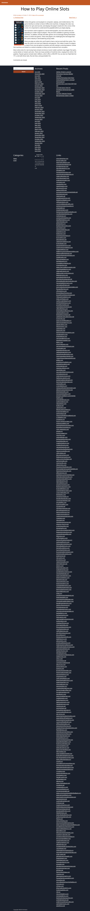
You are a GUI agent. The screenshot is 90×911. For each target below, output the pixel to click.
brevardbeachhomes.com (64, 293)
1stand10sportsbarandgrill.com (65, 358)
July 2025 (37, 76)
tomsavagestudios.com (63, 394)
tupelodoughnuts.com (63, 350)
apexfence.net (60, 906)
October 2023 (39, 115)
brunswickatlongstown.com (64, 552)
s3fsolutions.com (61, 291)
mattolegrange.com (62, 570)
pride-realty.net (60, 854)
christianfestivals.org (62, 574)
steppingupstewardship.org (64, 769)
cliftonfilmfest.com (62, 309)
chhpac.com (60, 886)
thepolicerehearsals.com (63, 471)
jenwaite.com (60, 864)
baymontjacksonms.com (63, 589)
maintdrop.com (61, 232)
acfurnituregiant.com (62, 178)
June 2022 (38, 147)
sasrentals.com (61, 370)
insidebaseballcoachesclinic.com (66, 846)
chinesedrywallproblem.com (65, 601)
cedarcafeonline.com (62, 176)
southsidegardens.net (63, 801)
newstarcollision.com (62, 368)
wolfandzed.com (61, 779)
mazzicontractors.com (63, 805)
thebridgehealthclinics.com (64, 680)
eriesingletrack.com (62, 344)
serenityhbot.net (61, 708)
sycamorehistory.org (62, 789)
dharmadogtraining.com (63, 888)
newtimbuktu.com (61, 186)
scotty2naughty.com (62, 526)
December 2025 (39, 74)
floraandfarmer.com (62, 289)
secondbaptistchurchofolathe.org (66, 882)
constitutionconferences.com (65, 655)
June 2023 (38, 123)
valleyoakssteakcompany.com (65, 647)
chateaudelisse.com (62, 249)
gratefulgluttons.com (62, 443)
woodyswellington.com (63, 811)
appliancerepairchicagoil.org (65, 206)
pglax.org (59, 593)
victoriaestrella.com (62, 625)
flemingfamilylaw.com (63, 872)
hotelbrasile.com (61, 257)
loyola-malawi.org (61, 433)
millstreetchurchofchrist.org (64, 850)
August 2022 (38, 143)
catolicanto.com (61, 407)
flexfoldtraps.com (61, 730)
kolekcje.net (60, 406)
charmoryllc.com (61, 463)
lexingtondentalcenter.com (64, 382)
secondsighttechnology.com (64, 372)
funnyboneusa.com (62, 607)
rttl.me (58, 892)
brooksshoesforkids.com (63, 670)
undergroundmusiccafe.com (65, 902)
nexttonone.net (61, 706)
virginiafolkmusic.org (62, 400)
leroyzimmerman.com (63, 868)
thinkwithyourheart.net (63, 315)
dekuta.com (60, 781)
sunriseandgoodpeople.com (64, 599)
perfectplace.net (61, 413)
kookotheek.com (61, 243)
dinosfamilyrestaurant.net (64, 279)
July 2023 (37, 121)
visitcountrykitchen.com (63, 576)
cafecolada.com (61, 453)
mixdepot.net (60, 785)
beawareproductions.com (64, 532)
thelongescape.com (62, 568)
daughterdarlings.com (63, 168)
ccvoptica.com (60, 771)
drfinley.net (59, 870)
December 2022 (39, 135)
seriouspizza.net (61, 661)
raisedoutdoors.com (62, 313)
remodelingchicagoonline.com (65, 763)
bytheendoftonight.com (63, 439)
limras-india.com (61, 160)
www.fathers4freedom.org (64, 718)
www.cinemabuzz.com (63, 783)
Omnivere (5, 2)
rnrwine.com (60, 874)
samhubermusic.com (62, 904)
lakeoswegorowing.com (63, 876)
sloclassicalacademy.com (64, 479)
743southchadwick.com (63, 297)
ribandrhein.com (61, 404)
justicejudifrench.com (62, 542)
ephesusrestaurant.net (63, 809)
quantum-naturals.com (63, 834)
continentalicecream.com (64, 491)
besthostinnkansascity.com (64, 898)
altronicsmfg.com (61, 188)
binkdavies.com (61, 494)
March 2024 (38, 105)
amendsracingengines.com (64, 732)
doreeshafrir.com (61, 528)
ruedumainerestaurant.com (64, 516)
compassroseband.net (63, 662)
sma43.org (59, 761)
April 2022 (38, 151)
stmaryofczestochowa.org (64, 540)
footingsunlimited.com (63, 744)
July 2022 (37, 145)
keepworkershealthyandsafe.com (66, 212)
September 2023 (40, 117)
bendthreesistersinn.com (64, 603)
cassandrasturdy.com (62, 447)
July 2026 (37, 72)
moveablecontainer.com (63, 263)
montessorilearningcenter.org (65, 836)
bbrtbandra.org (61, 224)
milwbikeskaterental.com (64, 587)
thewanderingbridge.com (64, 544)
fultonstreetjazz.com (62, 259)
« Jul (36, 168)
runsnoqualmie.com (62, 746)
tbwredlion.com (61, 831)
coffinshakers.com (62, 538)
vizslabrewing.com (62, 334)
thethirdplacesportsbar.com (64, 807)
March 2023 (38, 129)
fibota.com (59, 819)
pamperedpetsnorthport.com (65, 346)
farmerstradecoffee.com (63, 690)
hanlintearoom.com (62, 860)
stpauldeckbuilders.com (63, 742)
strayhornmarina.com (63, 485)
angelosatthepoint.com (63, 643)
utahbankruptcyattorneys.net (65, 317)
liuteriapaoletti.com (62, 597)
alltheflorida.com (61, 844)
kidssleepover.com (62, 194)
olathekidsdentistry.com (63, 352)
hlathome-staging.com (63, 378)
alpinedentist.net (61, 239)
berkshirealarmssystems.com (65, 332)
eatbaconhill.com (61, 190)
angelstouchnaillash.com (63, 362)
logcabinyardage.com (62, 692)
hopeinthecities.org (62, 441)
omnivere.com (60, 182)
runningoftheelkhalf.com (63, 722)
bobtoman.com (61, 234)
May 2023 (38, 125)
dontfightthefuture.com (63, 303)
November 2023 (39, 113)
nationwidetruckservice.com (65, 619)
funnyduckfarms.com (62, 862)
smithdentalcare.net (62, 900)
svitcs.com (59, 659)
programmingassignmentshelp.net (67, 192)
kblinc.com (59, 342)
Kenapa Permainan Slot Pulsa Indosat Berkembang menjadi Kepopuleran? (65, 80)
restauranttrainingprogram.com (66, 388)
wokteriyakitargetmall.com (64, 380)
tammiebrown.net (61, 564)
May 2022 (38, 149)
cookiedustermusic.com (63, 609)
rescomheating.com (62, 894)
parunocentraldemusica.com (65, 823)
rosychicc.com (60, 435)
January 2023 (39, 133)
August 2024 (38, 95)
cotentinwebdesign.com (63, 269)
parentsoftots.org (61, 686)
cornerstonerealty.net (62, 791)
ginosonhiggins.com (62, 581)
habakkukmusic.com (62, 704)
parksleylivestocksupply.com (65, 425)
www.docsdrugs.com (62, 748)
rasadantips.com (61, 184)
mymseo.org (60, 884)
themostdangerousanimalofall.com (67, 469)
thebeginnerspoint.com (63, 457)
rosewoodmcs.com (62, 787)
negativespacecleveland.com (65, 595)
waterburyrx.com (61, 639)
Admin (19, 15)
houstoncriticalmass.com (64, 467)
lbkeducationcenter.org (63, 409)
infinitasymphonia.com (63, 508)
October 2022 (39, 139)
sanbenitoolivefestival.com (64, 449)
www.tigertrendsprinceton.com (65, 716)
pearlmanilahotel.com (63, 230)
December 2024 (39, 88)
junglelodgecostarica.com (64, 572)
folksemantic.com (61, 326)
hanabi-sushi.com (61, 777)
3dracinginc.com (61, 465)
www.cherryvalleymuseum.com (66, 267)
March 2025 (38, 82)
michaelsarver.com (62, 374)
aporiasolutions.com (62, 674)
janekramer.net (60, 556)
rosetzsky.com (60, 518)
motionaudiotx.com (62, 890)
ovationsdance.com (62, 402)
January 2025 (39, 86)
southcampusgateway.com (64, 247)
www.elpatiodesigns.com (64, 815)
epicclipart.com (61, 228)
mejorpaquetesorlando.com (64, 356)
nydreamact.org (61, 216)
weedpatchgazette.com (63, 340)
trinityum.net (60, 803)
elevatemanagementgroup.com (66, 866)
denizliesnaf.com (61, 653)
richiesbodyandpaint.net (63, 164)
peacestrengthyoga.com (63, 726)
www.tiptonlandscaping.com (65, 767)
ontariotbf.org (60, 208)
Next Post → (73, 17)
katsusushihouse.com (63, 512)
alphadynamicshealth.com (64, 856)
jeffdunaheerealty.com (63, 724)
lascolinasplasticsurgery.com (65, 757)
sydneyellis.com (61, 384)
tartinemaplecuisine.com (63, 554)
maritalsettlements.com (63, 585)
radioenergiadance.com (63, 241)
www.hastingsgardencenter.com (66, 797)
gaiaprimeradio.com (62, 562)
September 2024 (40, 93)
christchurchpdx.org (62, 496)
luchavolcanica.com (62, 615)
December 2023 (39, 111)
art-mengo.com (61, 560)
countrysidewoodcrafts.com (64, 204)
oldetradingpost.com (62, 271)
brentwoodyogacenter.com (64, 765)
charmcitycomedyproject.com (65, 530)
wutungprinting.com (62, 583)
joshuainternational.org (63, 710)
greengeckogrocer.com (63, 376)
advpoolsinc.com (61, 641)
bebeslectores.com (62, 275)
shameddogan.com (62, 684)
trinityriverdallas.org (62, 411)
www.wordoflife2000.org (63, 321)
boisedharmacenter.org (63, 427)
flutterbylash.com (61, 858)
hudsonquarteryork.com (63, 817)
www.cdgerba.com (62, 821)
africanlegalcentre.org (63, 510)
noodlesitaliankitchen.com (64, 214)
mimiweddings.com (62, 896)
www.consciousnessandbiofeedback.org (68, 793)
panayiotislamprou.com (63, 245)
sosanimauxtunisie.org (63, 235)
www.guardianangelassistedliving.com (68, 825)
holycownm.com (61, 617)
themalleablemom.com (63, 546)
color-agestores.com (62, 429)
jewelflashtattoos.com (63, 220)
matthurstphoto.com (62, 842)
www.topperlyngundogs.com (65, 720)
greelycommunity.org (62, 514)
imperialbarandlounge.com (64, 311)
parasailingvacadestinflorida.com (66, 852)
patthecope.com (61, 657)
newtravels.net (60, 196)
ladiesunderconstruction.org (65, 273)
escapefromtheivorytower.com (65, 295)
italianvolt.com (60, 330)
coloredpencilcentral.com (64, 307)
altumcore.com (61, 664)
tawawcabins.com (61, 324)
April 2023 (38, 127)
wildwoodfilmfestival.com (64, 253)
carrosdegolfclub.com (63, 285)
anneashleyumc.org (62, 738)
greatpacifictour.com (62, 623)
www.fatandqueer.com (63, 736)
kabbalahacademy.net (63, 364)
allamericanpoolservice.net (64, 390)
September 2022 (40, 141)
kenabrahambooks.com (63, 498)
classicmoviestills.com (63, 451)
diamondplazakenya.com (64, 829)
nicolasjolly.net (60, 506)
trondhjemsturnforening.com (65, 827)
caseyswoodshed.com (63, 649)
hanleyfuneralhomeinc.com (64, 354)
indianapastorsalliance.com (64, 645)
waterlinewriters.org (62, 682)
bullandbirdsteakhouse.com (64, 755)
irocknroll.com (60, 319)
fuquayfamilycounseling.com (65, 878)
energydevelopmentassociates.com (67, 287)
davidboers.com (61, 694)
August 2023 (38, 119)
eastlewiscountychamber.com (65, 475)
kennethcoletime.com (63, 548)
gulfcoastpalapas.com (63, 678)
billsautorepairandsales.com (65, 833)
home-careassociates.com (64, 421)
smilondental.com (61, 366)
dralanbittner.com (61, 336)
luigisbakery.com (61, 775)
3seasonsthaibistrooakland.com (66, 415)
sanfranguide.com (61, 461)
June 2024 (38, 99)
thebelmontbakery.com (63, 200)
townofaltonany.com (62, 591)
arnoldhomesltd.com (62, 305)
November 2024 (39, 90)
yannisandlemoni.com (63, 338)
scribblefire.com (61, 417)
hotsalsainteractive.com (63, 172)
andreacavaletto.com (62, 423)
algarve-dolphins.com (62, 577)
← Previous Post (18, 17)
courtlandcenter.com (62, 629)
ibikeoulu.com (60, 536)
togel (14, 160)
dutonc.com (60, 566)
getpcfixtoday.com (62, 222)
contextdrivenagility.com (63, 534)
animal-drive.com (61, 666)
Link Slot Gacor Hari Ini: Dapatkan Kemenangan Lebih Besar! (65, 90)
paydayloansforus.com (63, 198)
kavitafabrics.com (61, 613)
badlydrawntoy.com (62, 700)
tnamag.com (60, 668)
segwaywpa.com (61, 676)
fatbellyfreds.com (61, 813)
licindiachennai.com (62, 166)
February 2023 (39, 131)
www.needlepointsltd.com (64, 753)
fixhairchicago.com (62, 651)
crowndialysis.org (61, 386)
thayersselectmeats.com (63, 672)
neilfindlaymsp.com (62, 631)
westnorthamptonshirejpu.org (65, 255)
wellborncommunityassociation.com (67, 251)
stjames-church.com (62, 524)
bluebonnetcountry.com (63, 226)
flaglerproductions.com (63, 487)
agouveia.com (60, 880)
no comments (40, 15)
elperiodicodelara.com (63, 162)
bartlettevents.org (61, 261)
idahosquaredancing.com (64, 322)
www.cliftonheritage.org (63, 759)
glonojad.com (60, 520)
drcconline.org (60, 635)
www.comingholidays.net (64, 459)
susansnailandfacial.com (63, 712)
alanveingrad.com (61, 579)
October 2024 (39, 92)
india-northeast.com (62, 299)
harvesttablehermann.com (64, 283)
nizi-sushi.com (60, 558)
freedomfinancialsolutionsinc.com (66, 728)
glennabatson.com (62, 483)
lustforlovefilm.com (62, 504)
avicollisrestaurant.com (63, 633)
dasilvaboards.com (62, 481)
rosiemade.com (61, 348)
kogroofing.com (61, 237)
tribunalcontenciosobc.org (64, 477)
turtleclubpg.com (61, 621)
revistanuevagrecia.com (63, 522)
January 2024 (39, 109)
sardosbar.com (60, 328)
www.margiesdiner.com (63, 749)
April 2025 (38, 80)
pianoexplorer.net (61, 799)
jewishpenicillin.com (62, 392)
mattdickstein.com (62, 698)
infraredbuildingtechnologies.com (66, 281)
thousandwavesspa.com (63, 627)
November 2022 (39, 137)
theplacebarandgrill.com (63, 637)
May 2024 (38, 101)
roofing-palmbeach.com (63, 301)
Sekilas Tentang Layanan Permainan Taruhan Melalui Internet (64, 74)
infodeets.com (60, 170)
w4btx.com (59, 360)
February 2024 (39, 107)
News (33, 15)
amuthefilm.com (61, 502)
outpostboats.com (61, 437)
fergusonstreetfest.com (63, 838)
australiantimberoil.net (63, 277)
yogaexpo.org (60, 419)
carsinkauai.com (61, 848)
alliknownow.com (61, 473)
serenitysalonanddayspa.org (65, 174)
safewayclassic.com (62, 202)
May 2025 (38, 78)
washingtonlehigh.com (63, 773)
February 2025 (39, 84)
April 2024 (38, 103)
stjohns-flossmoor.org (63, 605)
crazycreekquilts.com (62, 492)
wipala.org (59, 431)
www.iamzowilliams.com (63, 795)
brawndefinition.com (62, 489)
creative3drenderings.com (64, 688)
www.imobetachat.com (63, 696)
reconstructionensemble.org (65, 611)
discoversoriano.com (62, 455)
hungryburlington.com (63, 550)
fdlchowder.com (61, 751)
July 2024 (37, 97)
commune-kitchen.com (63, 500)
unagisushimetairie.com (63, 218)
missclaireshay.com (62, 158)
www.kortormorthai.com (63, 734)
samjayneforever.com (62, 840)
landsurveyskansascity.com (64, 740)
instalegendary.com (62, 210)
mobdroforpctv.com (62, 445)
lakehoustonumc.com (63, 702)
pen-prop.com (60, 714)
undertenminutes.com (63, 180)
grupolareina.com (61, 265)
